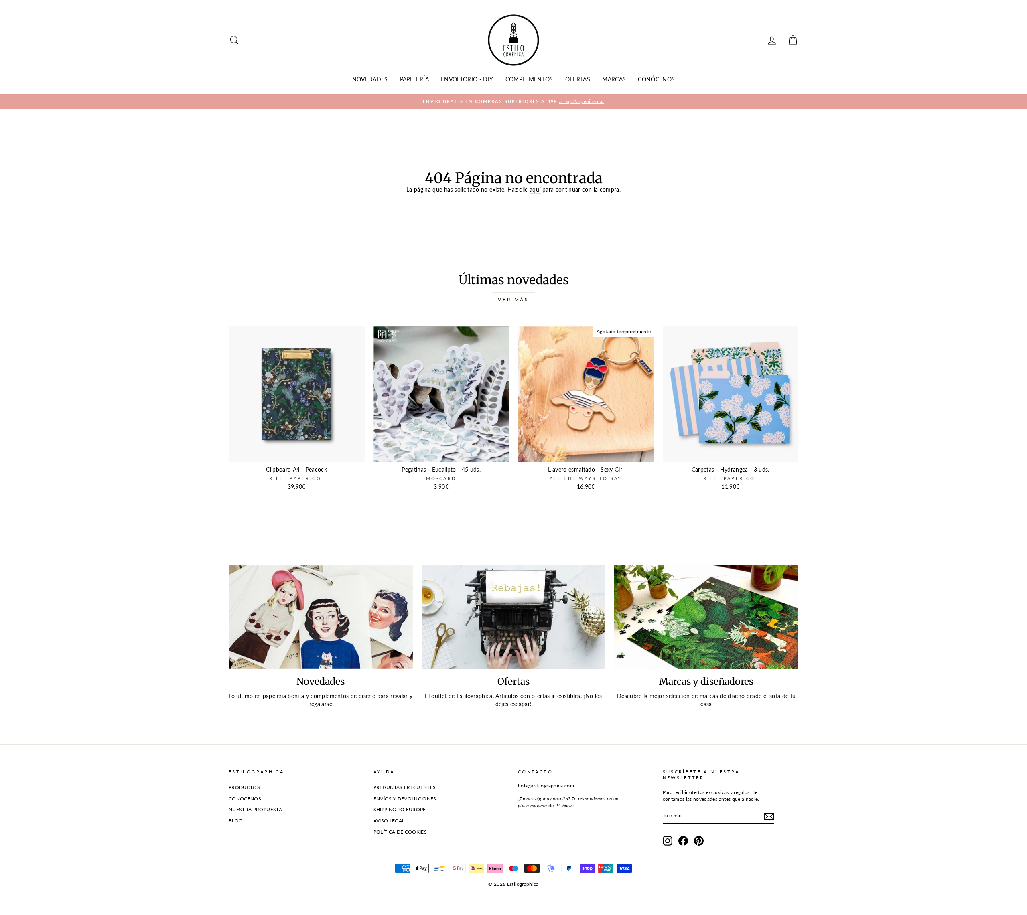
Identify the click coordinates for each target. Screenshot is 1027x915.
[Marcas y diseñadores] (706, 617)
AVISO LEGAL (389, 821)
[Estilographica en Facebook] (683, 841)
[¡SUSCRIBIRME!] (769, 816)
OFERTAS (577, 79)
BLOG (235, 821)
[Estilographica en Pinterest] (699, 841)
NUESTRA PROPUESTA (255, 809)
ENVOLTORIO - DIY (467, 79)
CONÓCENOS (656, 79)
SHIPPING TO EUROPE (399, 809)
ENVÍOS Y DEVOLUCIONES (404, 799)
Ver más (513, 299)
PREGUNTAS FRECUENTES (404, 787)
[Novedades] (321, 617)
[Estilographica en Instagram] (667, 841)
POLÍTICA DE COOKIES (400, 832)
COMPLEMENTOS (529, 79)
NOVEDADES (370, 79)
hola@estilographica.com (546, 786)
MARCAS (614, 79)
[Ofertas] (514, 617)
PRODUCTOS (244, 787)
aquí (535, 189)
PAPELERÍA (414, 79)
